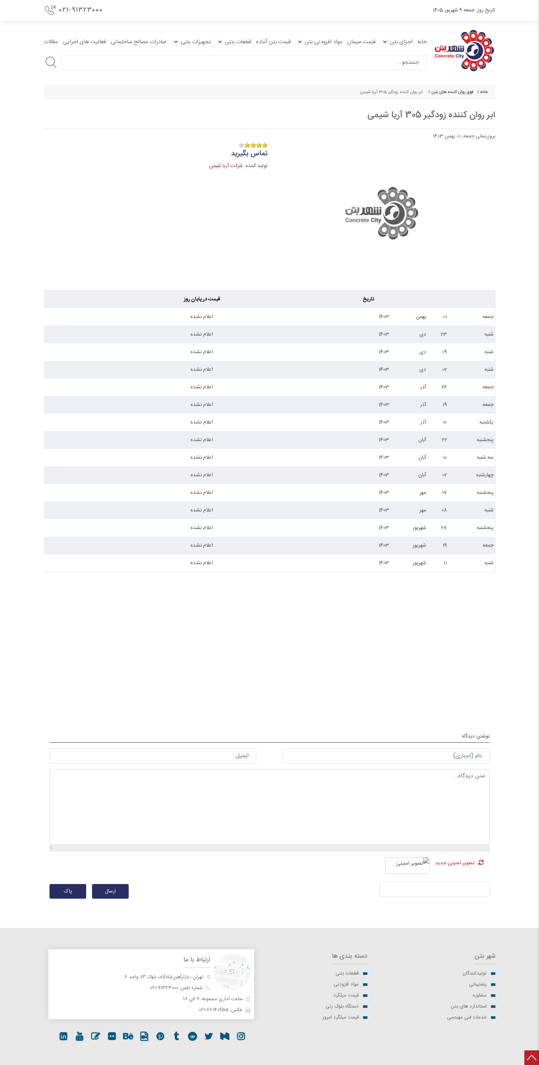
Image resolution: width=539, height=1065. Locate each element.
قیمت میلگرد (346, 995)
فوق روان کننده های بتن (452, 92)
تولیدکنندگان (474, 973)
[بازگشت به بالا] (531, 1057)
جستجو (51, 62)
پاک (68, 891)
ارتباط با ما (196, 960)
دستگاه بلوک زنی (342, 1006)
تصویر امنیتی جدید (454, 863)
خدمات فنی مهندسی (467, 1017)
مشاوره (480, 995)
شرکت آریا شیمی (226, 166)
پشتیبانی (478, 984)
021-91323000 (81, 10)
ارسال (110, 891)
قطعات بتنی (347, 973)
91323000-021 (164, 988)
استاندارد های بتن (469, 1006)
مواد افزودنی (346, 984)
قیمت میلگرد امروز (340, 1017)
